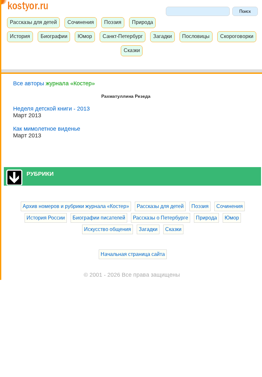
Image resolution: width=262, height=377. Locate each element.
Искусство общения (107, 229)
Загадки (162, 36)
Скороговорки (236, 36)
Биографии (54, 36)
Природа (142, 22)
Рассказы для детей (33, 22)
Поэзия (112, 22)
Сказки (132, 50)
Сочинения (80, 22)
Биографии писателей (99, 217)
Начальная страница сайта (133, 254)
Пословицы (196, 36)
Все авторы (28, 83)
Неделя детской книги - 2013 (51, 108)
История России (46, 217)
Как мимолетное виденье (46, 129)
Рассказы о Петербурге (160, 217)
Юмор (85, 36)
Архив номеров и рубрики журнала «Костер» (76, 206)
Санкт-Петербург (123, 36)
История (20, 36)
